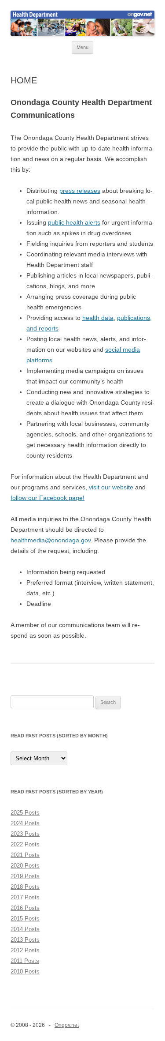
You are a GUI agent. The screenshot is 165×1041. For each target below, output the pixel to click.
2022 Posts (25, 844)
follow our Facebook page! (47, 497)
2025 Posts (25, 812)
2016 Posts (25, 908)
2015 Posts (25, 918)
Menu (82, 47)
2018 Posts (25, 886)
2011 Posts (25, 961)
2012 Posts (25, 950)
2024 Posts (25, 823)
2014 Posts (25, 929)
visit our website (111, 487)
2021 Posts (25, 855)
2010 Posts (25, 971)
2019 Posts (25, 876)
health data (98, 317)
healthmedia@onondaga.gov (51, 540)
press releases (79, 190)
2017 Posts (25, 897)
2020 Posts (25, 865)
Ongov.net (67, 1025)
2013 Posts (25, 939)
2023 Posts (25, 834)
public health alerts (74, 222)
